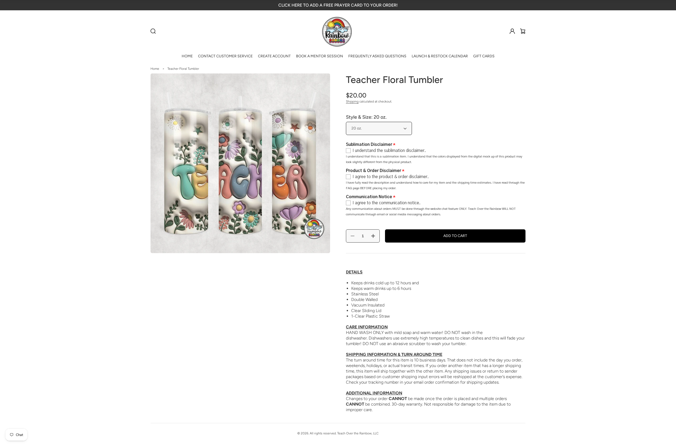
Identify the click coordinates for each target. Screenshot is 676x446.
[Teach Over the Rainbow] (337, 31)
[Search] (153, 31)
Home (155, 69)
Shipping (352, 101)
